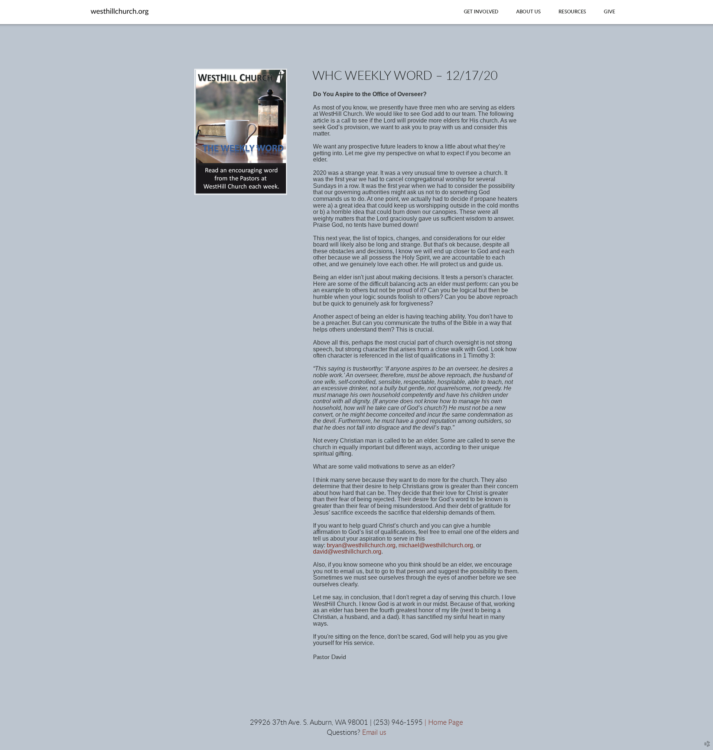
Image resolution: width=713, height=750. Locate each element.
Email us (374, 732)
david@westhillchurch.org (347, 551)
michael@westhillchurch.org (435, 545)
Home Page (445, 722)
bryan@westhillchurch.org (361, 545)
